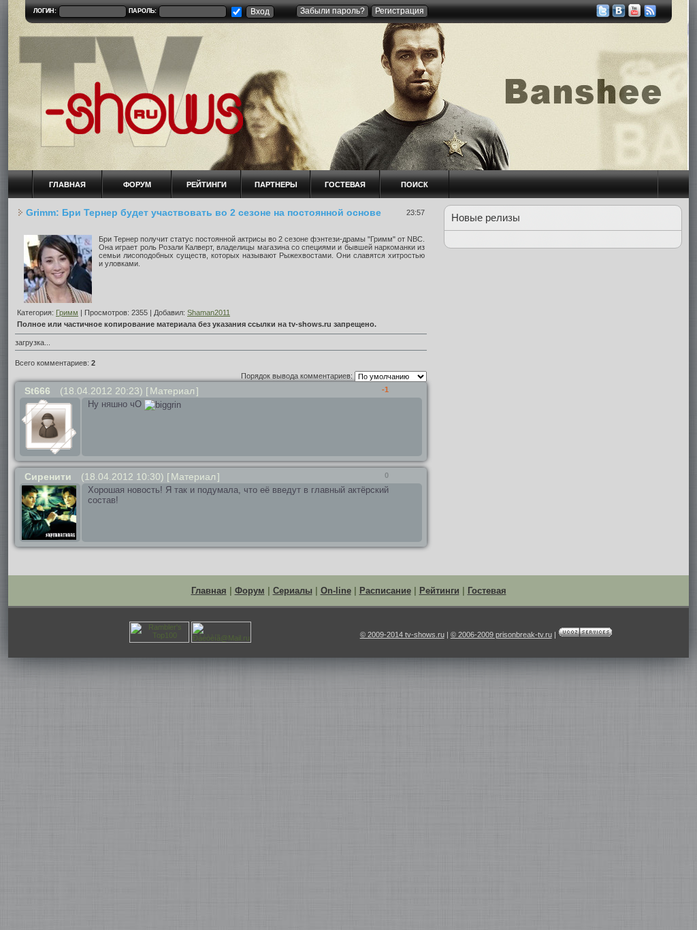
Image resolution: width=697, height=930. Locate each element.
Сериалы (292, 591)
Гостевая (345, 184)
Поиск (414, 184)
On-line (336, 591)
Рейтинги (207, 184)
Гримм (67, 312)
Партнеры (276, 184)
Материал (172, 390)
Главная (209, 591)
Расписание (385, 591)
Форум (250, 591)
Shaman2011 (208, 312)
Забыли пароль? (332, 11)
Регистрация (399, 11)
